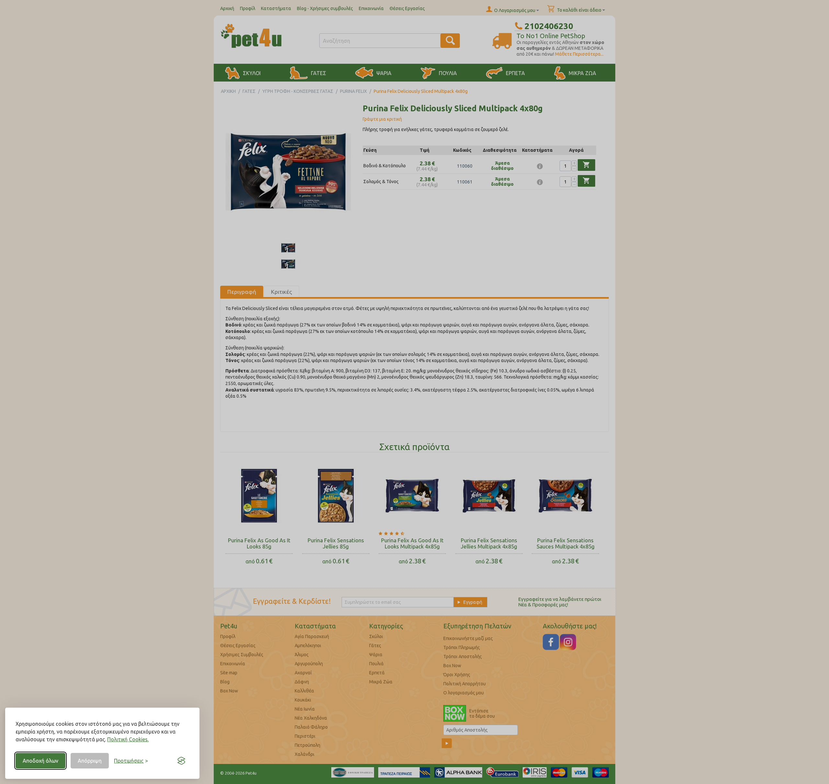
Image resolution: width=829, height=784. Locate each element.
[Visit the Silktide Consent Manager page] (181, 760)
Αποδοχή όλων (40, 761)
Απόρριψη (90, 761)
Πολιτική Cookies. (128, 739)
